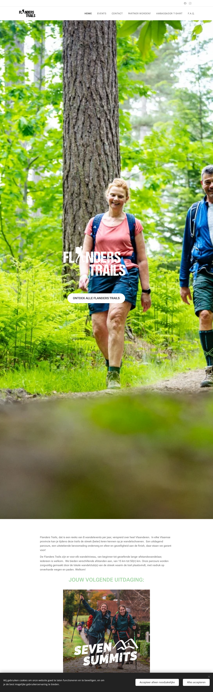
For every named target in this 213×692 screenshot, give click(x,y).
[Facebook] (185, 3)
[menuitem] (89, 13)
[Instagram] (190, 3)
